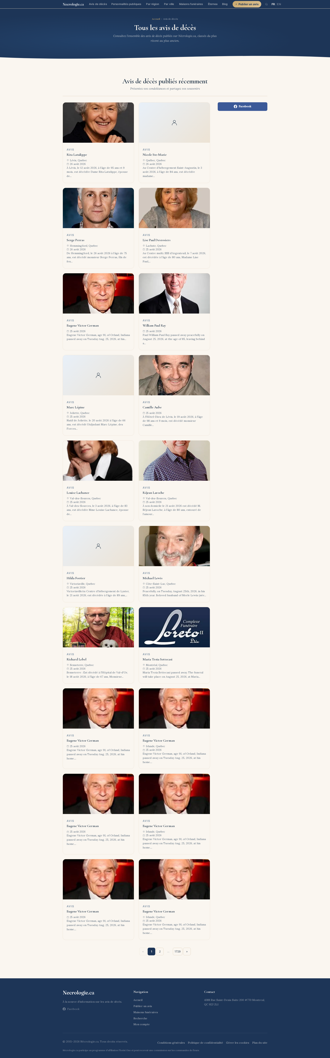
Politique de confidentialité (205, 1042)
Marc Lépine (75, 407)
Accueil (156, 18)
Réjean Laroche (153, 493)
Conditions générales (171, 1042)
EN (279, 4)
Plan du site (259, 1042)
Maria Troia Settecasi (157, 659)
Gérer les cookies (237, 1042)
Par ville (169, 4)
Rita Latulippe (77, 154)
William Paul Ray (154, 325)
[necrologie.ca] (73, 4)
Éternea (213, 4)
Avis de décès (98, 4)
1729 (178, 951)
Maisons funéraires (191, 4)
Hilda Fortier (76, 578)
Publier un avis (249, 4)
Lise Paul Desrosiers (156, 240)
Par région (152, 4)
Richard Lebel (76, 659)
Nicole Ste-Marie (155, 154)
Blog (225, 4)
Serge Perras (75, 240)
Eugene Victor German (83, 325)
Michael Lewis (153, 578)
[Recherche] (266, 4)
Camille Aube (152, 407)
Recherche (140, 1018)
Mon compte (141, 1024)
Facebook (245, 106)
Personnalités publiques (126, 4)
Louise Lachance (78, 493)
